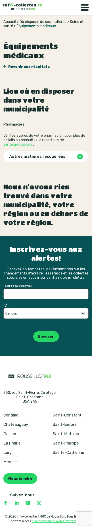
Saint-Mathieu (66, 433)
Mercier (10, 461)
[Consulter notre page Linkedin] (17, 503)
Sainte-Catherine (68, 452)
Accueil (9, 22)
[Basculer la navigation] (85, 7)
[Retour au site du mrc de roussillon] (30, 376)
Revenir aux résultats (29, 67)
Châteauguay (15, 424)
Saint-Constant (67, 415)
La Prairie (12, 443)
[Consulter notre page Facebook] (5, 503)
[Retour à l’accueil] (22, 6)
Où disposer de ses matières (42, 22)
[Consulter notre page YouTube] (28, 503)
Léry (7, 452)
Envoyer (46, 336)
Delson (9, 433)
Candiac (10, 415)
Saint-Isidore (65, 424)
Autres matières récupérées (37, 156)
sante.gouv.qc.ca (17, 144)
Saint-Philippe (66, 443)
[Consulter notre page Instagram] (39, 503)
